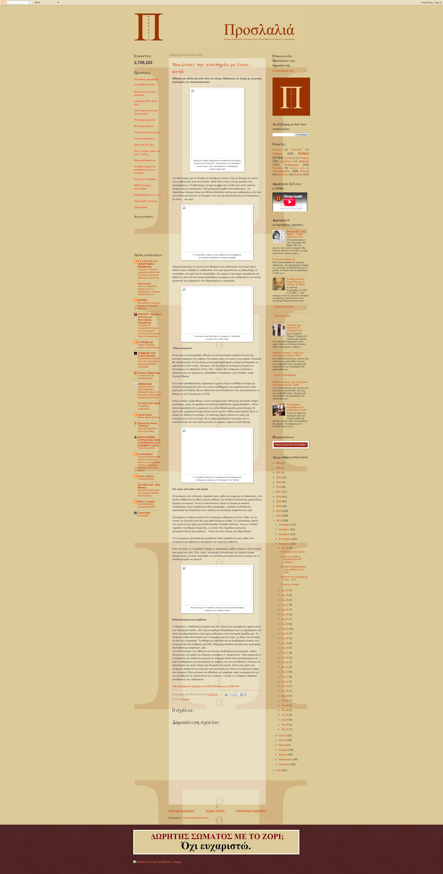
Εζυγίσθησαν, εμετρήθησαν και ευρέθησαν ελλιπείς (296, 407)
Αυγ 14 (285, 667)
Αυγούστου (285, 543)
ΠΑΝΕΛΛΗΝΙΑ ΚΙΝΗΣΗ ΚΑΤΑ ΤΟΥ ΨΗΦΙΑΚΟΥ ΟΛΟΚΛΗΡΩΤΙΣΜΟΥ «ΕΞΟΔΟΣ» (149, 362)
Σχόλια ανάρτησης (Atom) (195, 817)
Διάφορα (185, 699)
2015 (279, 501)
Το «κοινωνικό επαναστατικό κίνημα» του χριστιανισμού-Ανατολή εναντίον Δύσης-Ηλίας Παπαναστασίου (149, 331)
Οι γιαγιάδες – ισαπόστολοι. (144, 407)
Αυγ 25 (285, 614)
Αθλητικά (277, 150)
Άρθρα (303, 153)
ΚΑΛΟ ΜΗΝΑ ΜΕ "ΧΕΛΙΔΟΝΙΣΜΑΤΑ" (146, 505)
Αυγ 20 (285, 638)
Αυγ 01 (285, 729)
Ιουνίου (283, 740)
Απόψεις (277, 153)
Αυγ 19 (285, 643)
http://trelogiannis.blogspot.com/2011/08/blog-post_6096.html (205, 686)
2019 (279, 482)
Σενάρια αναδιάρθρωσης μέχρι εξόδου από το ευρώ (293, 569)
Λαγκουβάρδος (281, 171)
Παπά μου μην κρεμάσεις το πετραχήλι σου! (294, 328)
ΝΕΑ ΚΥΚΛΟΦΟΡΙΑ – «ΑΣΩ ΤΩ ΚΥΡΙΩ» (148, 430)
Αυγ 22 (285, 629)
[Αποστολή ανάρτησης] (225, 694)
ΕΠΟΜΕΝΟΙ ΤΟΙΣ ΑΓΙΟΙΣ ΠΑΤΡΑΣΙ (147, 354)
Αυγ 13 (285, 671)
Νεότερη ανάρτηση (181, 811)
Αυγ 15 (285, 662)
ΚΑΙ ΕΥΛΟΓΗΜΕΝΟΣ (285, 375)
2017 (279, 492)
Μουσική (304, 171)
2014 (279, 506)
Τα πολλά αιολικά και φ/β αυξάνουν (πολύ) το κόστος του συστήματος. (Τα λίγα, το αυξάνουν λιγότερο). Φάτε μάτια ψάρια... (149, 464)
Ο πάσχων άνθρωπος (284, 259)
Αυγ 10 (285, 686)
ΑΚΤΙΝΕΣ (142, 300)
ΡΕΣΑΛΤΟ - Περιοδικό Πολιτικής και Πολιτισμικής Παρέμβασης (149, 318)
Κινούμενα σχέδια (297, 168)
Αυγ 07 (285, 700)
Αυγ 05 (285, 710)
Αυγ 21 (285, 633)
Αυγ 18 (285, 648)
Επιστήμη (277, 168)
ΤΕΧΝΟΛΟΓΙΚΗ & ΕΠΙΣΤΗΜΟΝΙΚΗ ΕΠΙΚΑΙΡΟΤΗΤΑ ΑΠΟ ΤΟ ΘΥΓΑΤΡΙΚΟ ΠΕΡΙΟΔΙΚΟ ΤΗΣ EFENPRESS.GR (149, 392)
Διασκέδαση (285, 161)
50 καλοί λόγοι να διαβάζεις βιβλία (146, 376)
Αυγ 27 (285, 604)
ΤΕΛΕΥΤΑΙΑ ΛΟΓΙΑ (146, 448)
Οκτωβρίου (284, 534)
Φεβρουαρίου (286, 759)
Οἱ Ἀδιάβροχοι (145, 342)
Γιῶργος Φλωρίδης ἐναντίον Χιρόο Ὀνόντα (148, 346)
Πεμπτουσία (144, 283)
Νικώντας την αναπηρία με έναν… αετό (294, 578)
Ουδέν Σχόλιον (146, 476)
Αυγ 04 (285, 715)
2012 (279, 515)
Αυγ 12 (285, 676)
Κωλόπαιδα (143, 515)
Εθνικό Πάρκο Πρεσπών (149, 417)
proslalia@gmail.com (283, 70)
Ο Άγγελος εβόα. (282, 316)
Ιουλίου (283, 735)
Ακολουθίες (296, 150)
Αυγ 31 (285, 547)
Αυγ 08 (285, 696)
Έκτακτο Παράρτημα (149, 373)
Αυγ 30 (285, 590)
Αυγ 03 (285, 719)
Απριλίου (283, 750)
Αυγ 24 (285, 619)
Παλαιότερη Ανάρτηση (251, 811)
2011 (279, 520)
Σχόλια (298, 174)
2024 (279, 463)
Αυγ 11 (285, 681)
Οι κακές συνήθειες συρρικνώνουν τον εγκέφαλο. (291, 559)
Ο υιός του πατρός (290, 584)
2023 (279, 468)
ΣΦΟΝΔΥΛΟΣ (145, 384)
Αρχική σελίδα (215, 811)
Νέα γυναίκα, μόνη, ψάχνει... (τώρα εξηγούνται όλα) (296, 234)
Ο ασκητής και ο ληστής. (293, 551)
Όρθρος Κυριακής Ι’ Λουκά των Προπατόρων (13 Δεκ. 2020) (288, 354)
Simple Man (144, 512)
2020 (279, 477)
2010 (279, 770)
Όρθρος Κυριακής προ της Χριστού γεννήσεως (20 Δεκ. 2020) (290, 383)
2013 (279, 511)
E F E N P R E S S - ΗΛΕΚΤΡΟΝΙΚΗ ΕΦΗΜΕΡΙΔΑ (148, 264)
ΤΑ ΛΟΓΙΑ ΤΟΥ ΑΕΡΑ (149, 403)
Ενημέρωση (291, 164)
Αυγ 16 (285, 657)
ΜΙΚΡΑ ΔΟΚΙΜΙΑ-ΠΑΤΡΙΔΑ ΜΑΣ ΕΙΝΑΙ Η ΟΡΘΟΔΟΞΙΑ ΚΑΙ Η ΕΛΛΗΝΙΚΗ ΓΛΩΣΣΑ (149, 441)
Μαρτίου (283, 754)
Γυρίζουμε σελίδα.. (146, 479)
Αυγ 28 (285, 600)
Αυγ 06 (285, 705)
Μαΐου (282, 745)
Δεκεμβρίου (285, 524)
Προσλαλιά (282, 174)
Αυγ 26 (285, 609)
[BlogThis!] (235, 694)
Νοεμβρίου (284, 529)
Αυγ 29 (285, 595)
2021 (279, 472)
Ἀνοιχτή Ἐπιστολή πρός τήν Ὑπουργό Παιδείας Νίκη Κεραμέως (149, 493)
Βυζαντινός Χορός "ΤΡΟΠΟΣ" (147, 424)
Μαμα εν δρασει (146, 501)
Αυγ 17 (285, 652)
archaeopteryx (145, 454)
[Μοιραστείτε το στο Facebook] (241, 694)
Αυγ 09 (285, 691)
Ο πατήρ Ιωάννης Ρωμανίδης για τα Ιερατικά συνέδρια (296, 282)
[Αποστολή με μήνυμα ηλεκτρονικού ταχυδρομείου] (232, 694)
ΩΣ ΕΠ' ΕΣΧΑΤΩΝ (283, 307)
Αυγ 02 (285, 724)
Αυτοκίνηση (289, 158)
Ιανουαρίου (285, 764)
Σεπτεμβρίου (285, 539)
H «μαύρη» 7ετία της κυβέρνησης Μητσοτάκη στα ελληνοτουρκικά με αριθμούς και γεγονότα (149, 273)
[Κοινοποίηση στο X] (238, 694)
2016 (279, 496)
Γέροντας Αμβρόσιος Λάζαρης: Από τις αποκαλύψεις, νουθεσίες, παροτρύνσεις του (149, 290)
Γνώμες (304, 157)
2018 (279, 487)
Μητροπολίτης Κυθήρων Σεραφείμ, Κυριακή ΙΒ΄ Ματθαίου (149, 306)
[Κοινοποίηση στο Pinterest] (245, 694)
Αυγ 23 (285, 624)
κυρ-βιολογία (145, 414)
